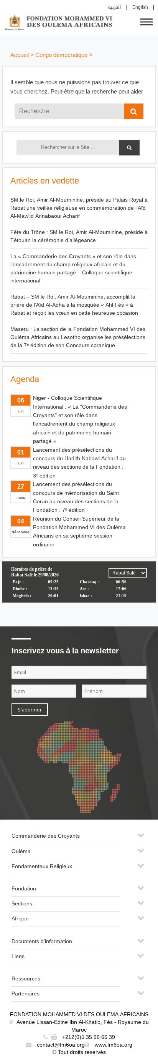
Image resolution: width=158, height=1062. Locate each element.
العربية (114, 7)
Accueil (19, 55)
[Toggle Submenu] (140, 838)
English (140, 7)
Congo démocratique (61, 55)
